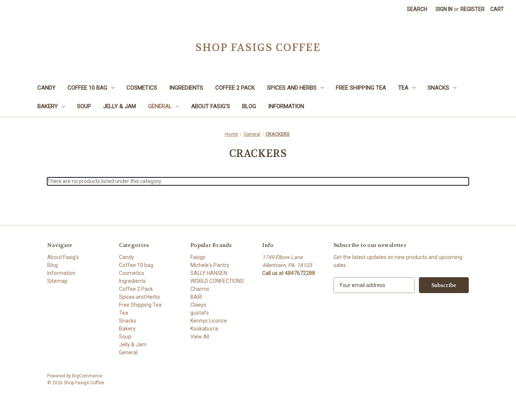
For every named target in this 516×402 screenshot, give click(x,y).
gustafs (199, 313)
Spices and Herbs (292, 87)
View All (199, 337)
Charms (199, 289)
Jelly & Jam (119, 106)
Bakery (47, 106)
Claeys (198, 305)
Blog (249, 106)
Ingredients (186, 87)
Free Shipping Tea (361, 87)
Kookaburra (204, 329)
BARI (196, 297)
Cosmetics (142, 87)
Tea (403, 87)
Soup (84, 106)
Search (417, 9)
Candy (46, 87)
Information (286, 106)
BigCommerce (87, 376)
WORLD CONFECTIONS (217, 281)
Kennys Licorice (208, 321)
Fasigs (197, 257)
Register (472, 9)
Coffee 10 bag (87, 87)
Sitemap (57, 281)
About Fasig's (210, 106)
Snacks (438, 87)
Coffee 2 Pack (235, 87)
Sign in (444, 9)
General (160, 106)
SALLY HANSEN (208, 273)
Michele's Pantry (209, 265)
